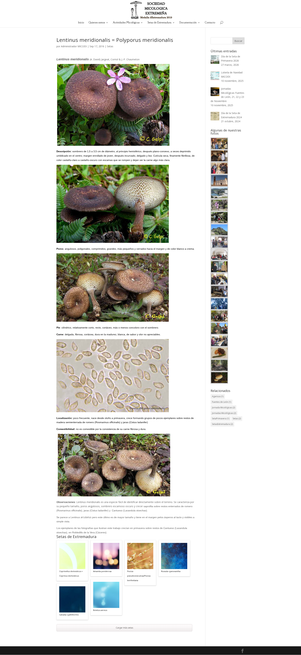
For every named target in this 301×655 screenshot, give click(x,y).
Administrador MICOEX (74, 46)
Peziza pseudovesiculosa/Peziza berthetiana (138, 576)
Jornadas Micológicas (224, 413)
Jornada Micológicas (223, 407)
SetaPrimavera (220, 418)
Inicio (81, 22)
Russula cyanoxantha (170, 571)
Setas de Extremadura (159, 22)
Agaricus (217, 396)
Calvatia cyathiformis (69, 614)
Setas (110, 46)
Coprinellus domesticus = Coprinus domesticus (71, 573)
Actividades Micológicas (126, 22)
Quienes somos (96, 22)
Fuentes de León (221, 401)
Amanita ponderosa (102, 571)
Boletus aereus (100, 610)
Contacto (210, 22)
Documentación (188, 22)
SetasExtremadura (222, 424)
